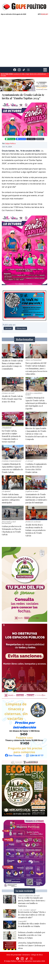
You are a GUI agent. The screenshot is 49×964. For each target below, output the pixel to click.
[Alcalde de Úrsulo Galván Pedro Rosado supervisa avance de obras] (13, 384)
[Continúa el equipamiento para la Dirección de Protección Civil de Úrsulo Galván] (36, 452)
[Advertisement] (24, 40)
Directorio (26, 955)
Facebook (22, 139)
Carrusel (8, 328)
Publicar (32, 139)
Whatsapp (11, 139)
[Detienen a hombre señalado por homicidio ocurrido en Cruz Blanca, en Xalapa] (9, 935)
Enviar (41, 139)
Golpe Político (10, 143)
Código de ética (37, 955)
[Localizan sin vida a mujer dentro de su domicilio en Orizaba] (9, 925)
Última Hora (21, 328)
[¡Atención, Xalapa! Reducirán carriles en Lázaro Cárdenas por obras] (9, 945)
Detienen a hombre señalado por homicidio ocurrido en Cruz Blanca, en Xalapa (23, 75)
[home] (24, 6)
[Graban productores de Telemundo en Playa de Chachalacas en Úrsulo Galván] (13, 513)
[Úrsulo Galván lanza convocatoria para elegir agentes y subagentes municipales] (13, 482)
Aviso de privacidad (13, 955)
